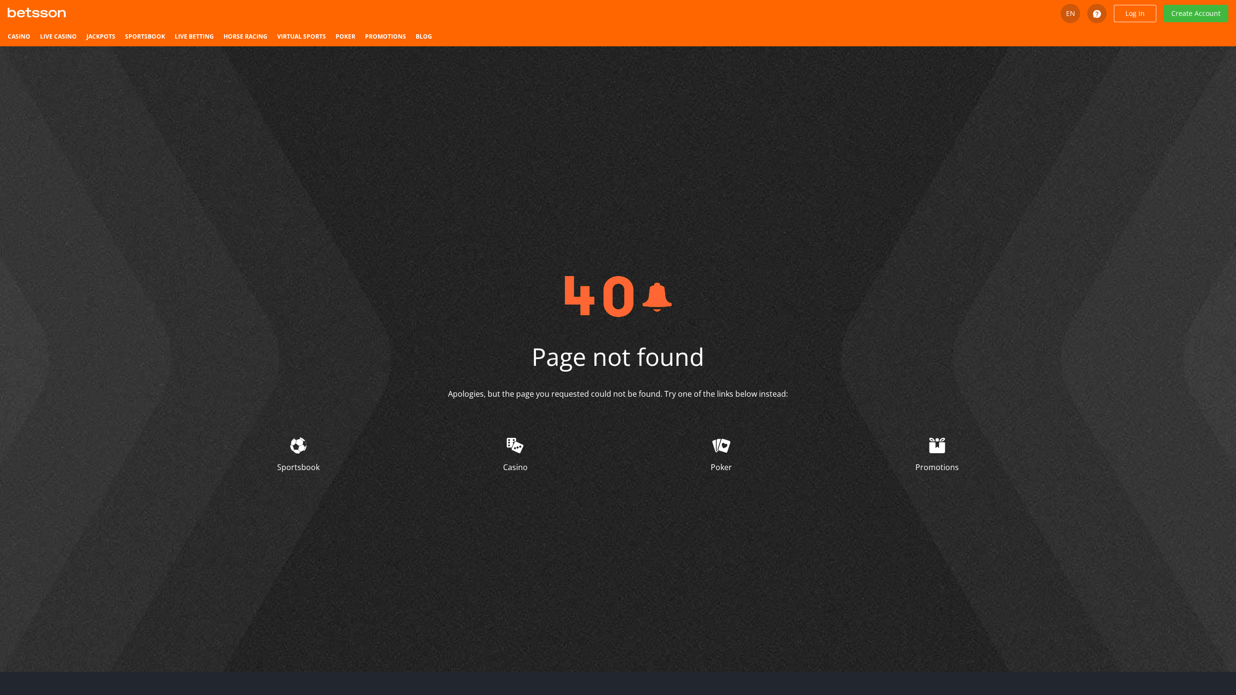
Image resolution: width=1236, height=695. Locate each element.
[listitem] (19, 36)
